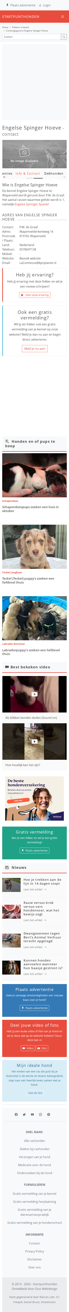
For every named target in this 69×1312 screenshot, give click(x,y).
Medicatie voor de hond (34, 1165)
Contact (34, 1243)
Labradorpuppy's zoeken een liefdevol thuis (31, 652)
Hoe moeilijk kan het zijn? (22, 765)
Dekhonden (53, 173)
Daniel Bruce (32, 1302)
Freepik (17, 1302)
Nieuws (19, 867)
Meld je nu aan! (34, 349)
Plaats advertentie (23, 5)
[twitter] (24, 1114)
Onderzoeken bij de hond (34, 1173)
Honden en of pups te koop (30, 443)
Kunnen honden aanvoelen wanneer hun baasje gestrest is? (43, 964)
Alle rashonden (34, 1141)
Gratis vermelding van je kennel (34, 1194)
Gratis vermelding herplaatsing (34, 1202)
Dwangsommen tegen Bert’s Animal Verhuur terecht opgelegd (42, 937)
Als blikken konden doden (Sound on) (31, 718)
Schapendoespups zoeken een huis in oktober (30, 509)
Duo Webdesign (46, 1289)
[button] (4, 178)
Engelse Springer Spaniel (32, 204)
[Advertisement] (34, 82)
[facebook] (16, 1114)
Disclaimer (34, 1259)
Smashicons (48, 1302)
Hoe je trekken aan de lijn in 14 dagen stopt (42, 881)
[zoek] (64, 37)
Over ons (34, 1267)
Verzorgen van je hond (34, 1157)
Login (47, 5)
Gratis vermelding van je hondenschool (34, 1223)
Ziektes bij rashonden (34, 1149)
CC (57, 1297)
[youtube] (32, 1114)
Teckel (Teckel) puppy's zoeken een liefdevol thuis (28, 580)
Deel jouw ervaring (37, 295)
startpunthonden (5, 16)
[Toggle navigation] (62, 17)
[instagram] (40, 1114)
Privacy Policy (34, 1251)
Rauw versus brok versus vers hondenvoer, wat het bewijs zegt (41, 908)
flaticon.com (47, 1297)
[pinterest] (48, 1114)
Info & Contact (28, 173)
